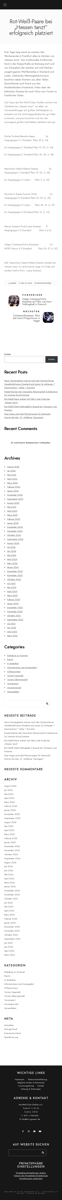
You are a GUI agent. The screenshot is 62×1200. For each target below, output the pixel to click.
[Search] (46, 703)
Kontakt (41, 1086)
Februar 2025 (13, 519)
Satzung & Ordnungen (31, 1089)
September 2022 (15, 619)
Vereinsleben (13, 691)
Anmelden (9, 1025)
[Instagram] (29, 1131)
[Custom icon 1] (40, 1131)
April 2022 (12, 631)
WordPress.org (11, 1037)
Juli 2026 (11, 471)
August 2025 (13, 503)
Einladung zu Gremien (17, 655)
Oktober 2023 (14, 579)
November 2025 (15, 495)
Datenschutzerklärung (37, 1079)
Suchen (7, 354)
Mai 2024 (11, 555)
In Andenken (13, 663)
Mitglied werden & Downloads (31, 1082)
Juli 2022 (11, 623)
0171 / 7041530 (31, 1115)
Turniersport (12, 683)
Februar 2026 (13, 487)
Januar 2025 (13, 523)
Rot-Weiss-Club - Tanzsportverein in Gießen (31, 3)
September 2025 (15, 499)
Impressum (20, 1079)
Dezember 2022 (15, 607)
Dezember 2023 (15, 571)
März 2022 (12, 635)
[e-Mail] (34, 1131)
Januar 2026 (13, 491)
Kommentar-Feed (12, 1033)
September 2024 (15, 539)
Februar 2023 (13, 599)
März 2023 (12, 595)
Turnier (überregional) (17, 679)
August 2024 (13, 543)
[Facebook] (23, 1131)
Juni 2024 (11, 551)
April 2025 (12, 511)
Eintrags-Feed (10, 1029)
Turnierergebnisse (26, 1086)
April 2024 (12, 559)
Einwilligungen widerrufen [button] (31, 1178)
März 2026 (12, 483)
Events (10, 659)
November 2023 (15, 575)
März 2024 (12, 563)
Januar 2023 (13, 603)
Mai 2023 (11, 587)
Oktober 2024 (14, 535)
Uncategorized (44, 283)
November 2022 (15, 611)
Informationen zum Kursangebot (22, 667)
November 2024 (15, 531)
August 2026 (13, 466)
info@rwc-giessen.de (31, 1119)
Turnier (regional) (15, 675)
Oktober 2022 (14, 615)
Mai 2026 (11, 475)
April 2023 (12, 591)
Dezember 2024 (15, 527)
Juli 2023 (11, 583)
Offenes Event (14, 671)
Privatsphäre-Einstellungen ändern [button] (31, 1173)
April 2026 (12, 479)
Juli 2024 (11, 547)
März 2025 (12, 515)
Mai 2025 (11, 507)
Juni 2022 (11, 627)
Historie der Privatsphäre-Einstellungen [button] (31, 1175)
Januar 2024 (13, 567)
